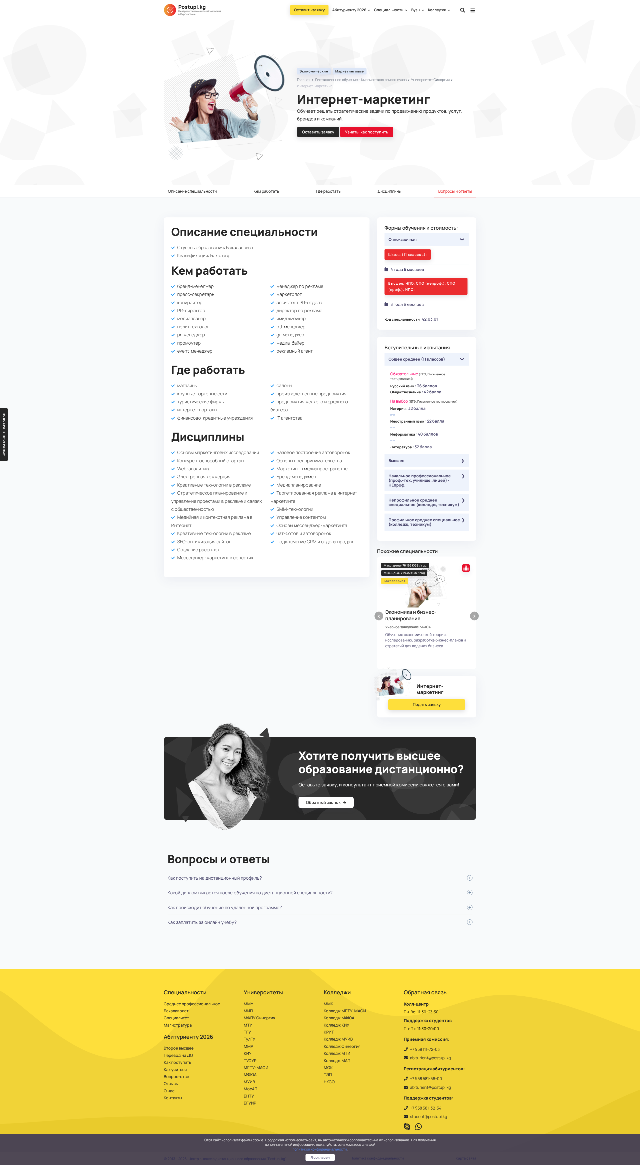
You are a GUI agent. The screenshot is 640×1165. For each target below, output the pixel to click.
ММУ (248, 1004)
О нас (169, 1091)
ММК (328, 1004)
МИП (248, 1011)
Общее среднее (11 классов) (416, 359)
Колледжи (437, 9)
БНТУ (249, 1096)
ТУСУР (250, 1060)
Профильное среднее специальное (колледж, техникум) (424, 522)
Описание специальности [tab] (192, 191)
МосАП (250, 1089)
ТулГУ (249, 1039)
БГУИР (250, 1103)
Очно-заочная (402, 239)
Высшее (396, 460)
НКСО (329, 1082)
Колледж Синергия (342, 1046)
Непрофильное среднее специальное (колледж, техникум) (423, 502)
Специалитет (176, 1018)
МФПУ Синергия (259, 1018)
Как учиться (175, 1069)
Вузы (416, 9)
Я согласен (320, 1157)
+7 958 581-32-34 (425, 1108)
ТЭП (328, 1074)
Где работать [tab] (328, 191)
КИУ (248, 1053)
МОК (328, 1067)
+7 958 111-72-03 (425, 1049)
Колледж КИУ (336, 1025)
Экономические (314, 71)
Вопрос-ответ (177, 1076)
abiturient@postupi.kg (430, 1058)
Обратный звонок (323, 802)
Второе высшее (179, 1048)
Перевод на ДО (178, 1055)
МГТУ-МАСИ (256, 1067)
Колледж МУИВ (338, 1039)
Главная (303, 79)
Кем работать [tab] (266, 191)
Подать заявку (427, 704)
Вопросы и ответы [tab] (455, 191)
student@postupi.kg (428, 1116)
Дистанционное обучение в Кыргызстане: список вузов (361, 79)
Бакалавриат (176, 1011)
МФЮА (250, 1074)
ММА (248, 1046)
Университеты (263, 992)
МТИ (248, 1025)
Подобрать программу (4, 434)
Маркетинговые (349, 71)
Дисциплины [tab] (390, 191)
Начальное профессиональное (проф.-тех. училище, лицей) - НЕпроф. (419, 480)
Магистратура (178, 1025)
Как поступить (177, 1062)
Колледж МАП (337, 1060)
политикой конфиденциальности (319, 1149)
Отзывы (171, 1083)
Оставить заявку (309, 9)
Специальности (389, 9)
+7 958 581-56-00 (426, 1078)
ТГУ (247, 1032)
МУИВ (249, 1082)
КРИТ (329, 1032)
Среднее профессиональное (192, 1004)
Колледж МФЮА (339, 1018)
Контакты (173, 1098)
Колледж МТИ (337, 1053)
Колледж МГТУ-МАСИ (345, 1011)
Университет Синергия (430, 79)
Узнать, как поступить (366, 132)
